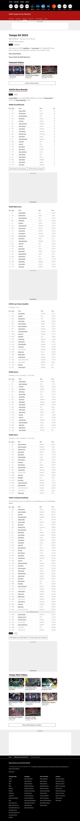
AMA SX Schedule (44, 798)
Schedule (11, 19)
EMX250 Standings (29, 786)
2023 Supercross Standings (18, 169)
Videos (22, 1)
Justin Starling (21, 367)
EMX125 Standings (28, 788)
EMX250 (59, 9)
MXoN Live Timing (60, 793)
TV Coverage (38, 19)
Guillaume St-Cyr (22, 617)
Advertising (11, 771)
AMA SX (32, 9)
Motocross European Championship (58, 766)
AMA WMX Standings (29, 802)
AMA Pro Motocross (14, 805)
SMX (49, 9)
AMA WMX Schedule (45, 802)
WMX (22, 9)
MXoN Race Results (60, 790)
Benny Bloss (22, 149)
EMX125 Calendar (44, 788)
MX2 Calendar (43, 781)
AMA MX (38, 9)
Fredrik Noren (21, 329)
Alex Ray (20, 364)
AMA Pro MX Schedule (45, 800)
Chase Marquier (22, 344)
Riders (27, 1)
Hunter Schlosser (22, 326)
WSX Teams (58, 800)
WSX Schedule (43, 793)
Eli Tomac (21, 121)
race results (35, 48)
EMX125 (64, 9)
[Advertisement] (40, 26)
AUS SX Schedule (44, 795)
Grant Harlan (22, 162)
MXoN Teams (59, 798)
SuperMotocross (13, 810)
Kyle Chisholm (22, 157)
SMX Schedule (43, 805)
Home (10, 1)
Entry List (31, 19)
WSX (54, 9)
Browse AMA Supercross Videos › (32, 725)
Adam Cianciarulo (23, 139)
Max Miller (20, 336)
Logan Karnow (21, 357)
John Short (21, 164)
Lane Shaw (21, 346)
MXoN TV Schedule (60, 795)
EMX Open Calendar (45, 790)
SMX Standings (28, 805)
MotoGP (11, 817)
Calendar (16, 1)
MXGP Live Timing (60, 783)
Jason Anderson (23, 123)
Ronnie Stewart (21, 614)
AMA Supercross (13, 802)
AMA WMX (43, 9)
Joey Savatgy (22, 131)
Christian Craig (22, 134)
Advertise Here (33, 201)
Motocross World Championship (41, 766)
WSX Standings (28, 793)
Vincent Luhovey (22, 619)
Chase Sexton (48, 98)
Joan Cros (20, 334)
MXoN (27, 9)
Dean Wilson (22, 146)
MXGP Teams (59, 788)
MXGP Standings (28, 778)
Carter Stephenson (22, 624)
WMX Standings (28, 783)
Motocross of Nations (14, 768)
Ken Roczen (22, 118)
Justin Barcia (22, 128)
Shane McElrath (22, 152)
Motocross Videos (60, 781)
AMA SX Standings (28, 798)
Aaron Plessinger (21, 100)
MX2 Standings (28, 781)
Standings (18, 19)
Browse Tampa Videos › (32, 83)
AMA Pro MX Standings (30, 800)
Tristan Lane (21, 339)
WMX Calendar (43, 783)
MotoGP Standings (29, 807)
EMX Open (70, 9)
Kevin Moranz (22, 154)
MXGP (11, 9)
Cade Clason (22, 159)
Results (25, 19)
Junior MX (11, 795)
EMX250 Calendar (44, 786)
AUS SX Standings (28, 795)
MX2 (16, 9)
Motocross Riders (60, 778)
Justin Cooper (22, 126)
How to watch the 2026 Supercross (19, 57)
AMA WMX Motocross (14, 807)
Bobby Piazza (21, 354)
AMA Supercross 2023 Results (19, 637)
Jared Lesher (21, 341)
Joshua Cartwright (22, 331)
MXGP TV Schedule (60, 786)
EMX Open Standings (29, 790)
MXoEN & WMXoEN (13, 798)
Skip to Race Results (15, 53)
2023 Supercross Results (36, 169)
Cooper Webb (13, 98)
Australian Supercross (14, 812)
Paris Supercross (13, 814)
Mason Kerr (21, 352)
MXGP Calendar (44, 778)
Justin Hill (21, 141)
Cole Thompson (22, 323)
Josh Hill (21, 144)
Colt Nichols (22, 136)
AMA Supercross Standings (38, 637)
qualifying (26, 48)
